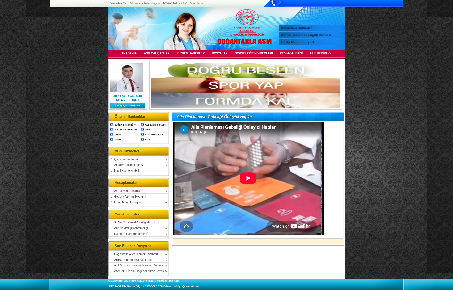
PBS (147, 139)
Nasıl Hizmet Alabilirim (128, 170)
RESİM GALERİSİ (291, 53)
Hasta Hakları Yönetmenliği (131, 233)
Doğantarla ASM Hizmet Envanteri (136, 254)
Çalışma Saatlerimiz (127, 159)
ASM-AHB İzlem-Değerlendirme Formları (140, 271)
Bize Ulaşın (196, 3)
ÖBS (148, 129)
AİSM (117, 139)
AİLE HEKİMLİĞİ (320, 53)
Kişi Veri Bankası (155, 134)
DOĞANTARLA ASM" (175, 3)
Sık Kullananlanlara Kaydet (145, 3)
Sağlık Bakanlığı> (125, 124)
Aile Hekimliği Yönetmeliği (131, 228)
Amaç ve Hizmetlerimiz (128, 165)
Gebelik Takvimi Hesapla (130, 196)
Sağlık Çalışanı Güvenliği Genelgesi (137, 222)
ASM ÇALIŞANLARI (157, 53)
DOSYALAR (220, 53)
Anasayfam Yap (118, 3)
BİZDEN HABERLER (191, 53)
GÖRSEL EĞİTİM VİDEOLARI (254, 53)
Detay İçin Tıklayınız (127, 105)
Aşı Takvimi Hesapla (127, 191)
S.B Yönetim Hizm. (126, 129)
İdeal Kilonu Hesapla (127, 202)
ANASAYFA (129, 53)
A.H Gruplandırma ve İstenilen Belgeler (139, 265)
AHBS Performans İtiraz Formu (133, 259)
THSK (118, 134)
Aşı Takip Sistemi (155, 124)
